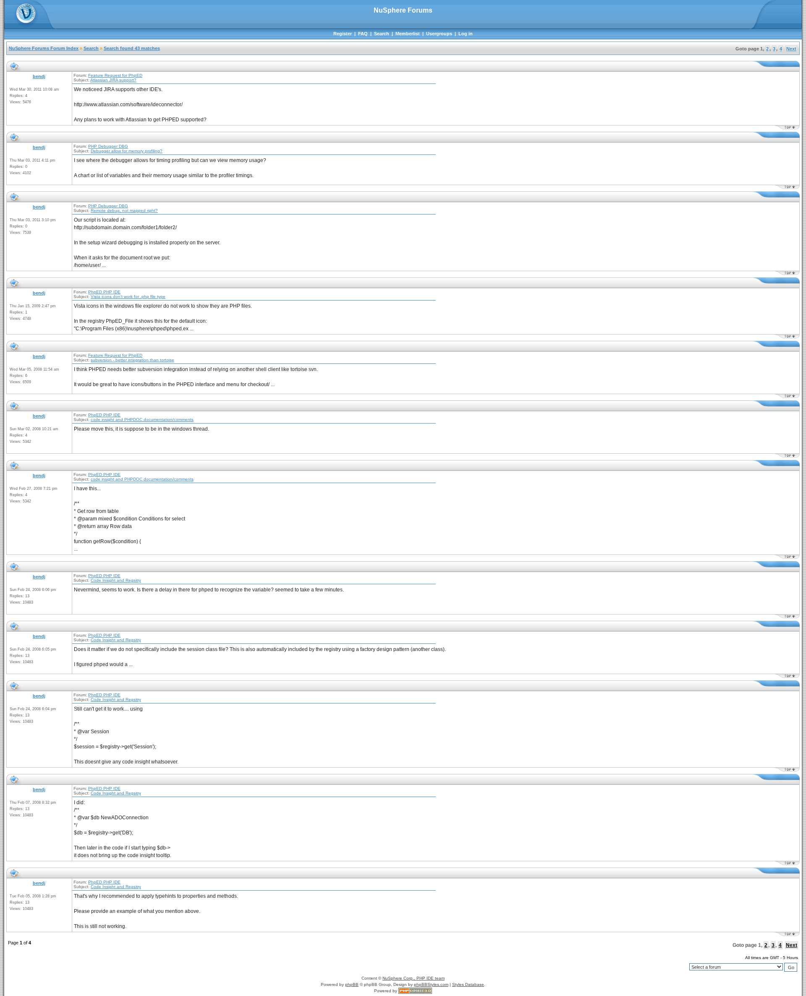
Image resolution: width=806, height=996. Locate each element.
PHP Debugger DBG (108, 146)
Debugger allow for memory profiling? (126, 151)
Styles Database (468, 984)
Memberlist (407, 33)
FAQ (363, 33)
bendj (39, 76)
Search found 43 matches (132, 48)
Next (791, 48)
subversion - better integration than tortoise (132, 360)
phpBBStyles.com (431, 984)
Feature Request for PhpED (115, 75)
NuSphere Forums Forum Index (44, 48)
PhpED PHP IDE (104, 292)
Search (381, 33)
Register (342, 33)
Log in (465, 33)
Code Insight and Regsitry (116, 580)
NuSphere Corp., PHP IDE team (413, 978)
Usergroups (439, 33)
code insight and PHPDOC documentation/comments (142, 419)
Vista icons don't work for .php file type (128, 296)
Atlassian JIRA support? (113, 80)
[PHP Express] (415, 990)
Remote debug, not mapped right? (124, 210)
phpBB (352, 984)
